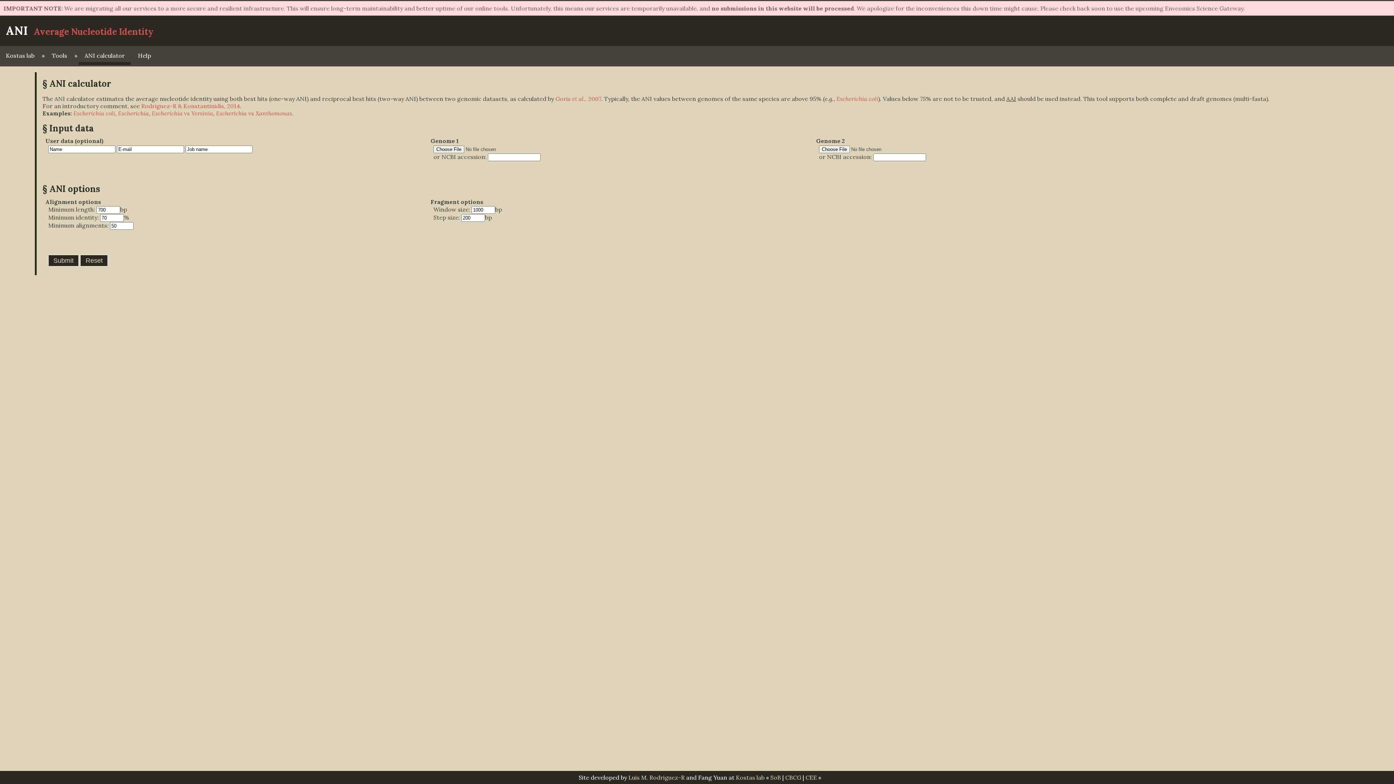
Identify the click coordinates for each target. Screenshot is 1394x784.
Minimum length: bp (87, 209)
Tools (59, 55)
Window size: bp (467, 209)
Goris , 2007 (578, 98)
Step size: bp (462, 217)
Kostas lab (20, 55)
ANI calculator (105, 55)
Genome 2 (830, 140)
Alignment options (73, 201)
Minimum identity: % (88, 217)
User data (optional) (74, 140)
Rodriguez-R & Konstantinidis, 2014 (190, 106)
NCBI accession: (464, 156)
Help (144, 55)
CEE (811, 777)
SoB (775, 777)
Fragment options (457, 201)
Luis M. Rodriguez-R (656, 777)
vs (182, 113)
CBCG (793, 777)
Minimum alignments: (79, 225)
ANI (17, 30)
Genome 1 (445, 140)
